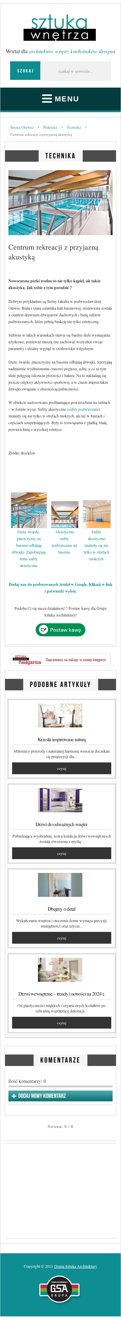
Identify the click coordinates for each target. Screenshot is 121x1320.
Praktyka (50, 127)
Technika (74, 127)
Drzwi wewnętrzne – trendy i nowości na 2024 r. (61, 993)
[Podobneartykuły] (60, 683)
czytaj (61, 768)
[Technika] (60, 155)
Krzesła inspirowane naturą (62, 739)
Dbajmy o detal (61, 908)
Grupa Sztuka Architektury (75, 1266)
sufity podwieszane (83, 409)
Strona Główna (22, 127)
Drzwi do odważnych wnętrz (61, 824)
